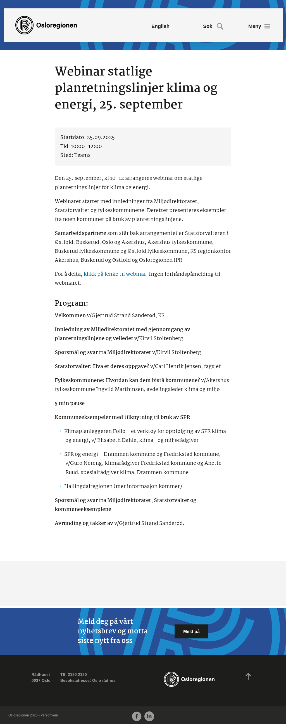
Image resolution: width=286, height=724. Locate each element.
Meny (254, 26)
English (160, 26)
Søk (207, 26)
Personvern (49, 715)
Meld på (191, 631)
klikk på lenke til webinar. (116, 274)
